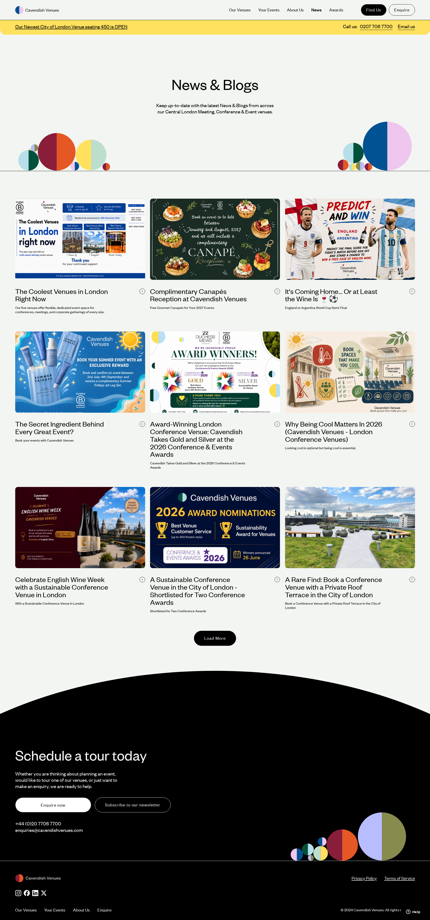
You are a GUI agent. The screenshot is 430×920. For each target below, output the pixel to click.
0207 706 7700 (376, 26)
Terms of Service (399, 878)
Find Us (373, 10)
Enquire (402, 10)
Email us (406, 26)
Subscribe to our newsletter (132, 804)
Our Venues (26, 910)
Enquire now (53, 805)
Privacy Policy (364, 878)
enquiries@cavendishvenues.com (49, 830)
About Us (81, 910)
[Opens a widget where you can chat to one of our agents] (413, 912)
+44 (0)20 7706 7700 (38, 823)
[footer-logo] (183, 878)
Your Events (54, 910)
